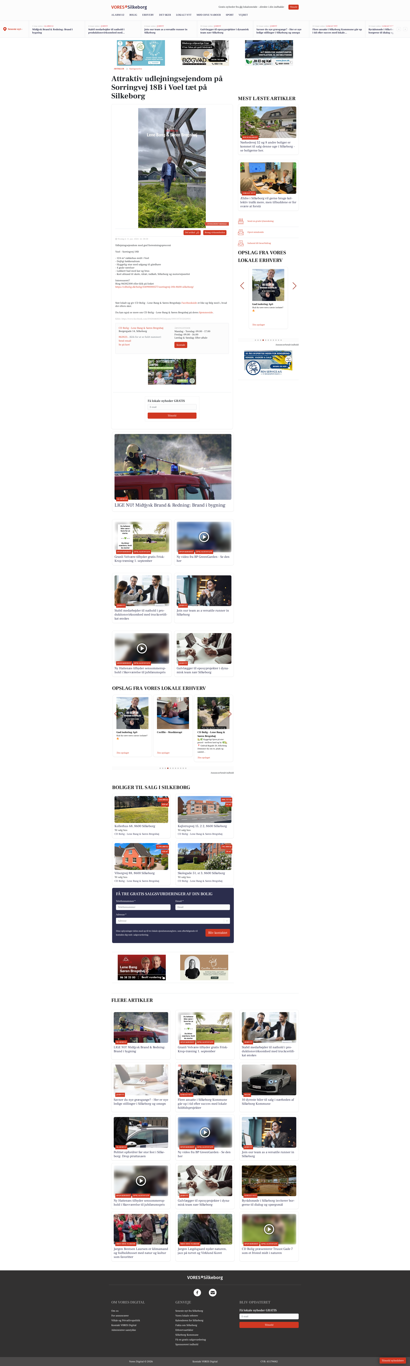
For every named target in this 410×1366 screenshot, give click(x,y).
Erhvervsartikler (184, 1330)
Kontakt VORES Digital (123, 1325)
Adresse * (121, 914)
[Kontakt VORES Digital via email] (213, 1292)
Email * (179, 901)
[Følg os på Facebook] (197, 1292)
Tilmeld (293, 7)
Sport (230, 14)
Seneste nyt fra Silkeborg (189, 1310)
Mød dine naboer (209, 14)
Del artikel (190, 232)
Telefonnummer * (125, 901)
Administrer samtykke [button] (123, 1330)
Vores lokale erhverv (186, 1315)
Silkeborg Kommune (186, 1334)
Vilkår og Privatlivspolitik (125, 1320)
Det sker (165, 14)
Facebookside (189, 302)
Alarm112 (117, 14)
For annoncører (120, 1315)
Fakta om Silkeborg (186, 1325)
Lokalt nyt (183, 14)
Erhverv (148, 14)
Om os (115, 1310)
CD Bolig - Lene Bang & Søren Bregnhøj (141, 328)
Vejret (243, 14)
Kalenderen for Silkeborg (189, 1320)
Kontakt (180, 345)
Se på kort (124, 344)
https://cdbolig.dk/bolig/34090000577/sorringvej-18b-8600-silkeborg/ (154, 286)
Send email (125, 340)
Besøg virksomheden (215, 232)
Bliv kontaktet (217, 933)
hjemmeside (206, 312)
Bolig (133, 14)
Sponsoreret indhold (186, 1344)
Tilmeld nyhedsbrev (393, 1360)
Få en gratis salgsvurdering (190, 1339)
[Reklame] (141, 53)
